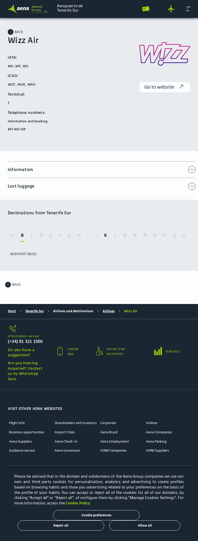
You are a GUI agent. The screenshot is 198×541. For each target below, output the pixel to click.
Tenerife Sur (34, 311)
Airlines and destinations (73, 311)
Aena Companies (159, 432)
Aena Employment (114, 441)
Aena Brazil (109, 432)
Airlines (109, 311)
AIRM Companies (113, 451)
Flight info (17, 423)
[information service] (26, 329)
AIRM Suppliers (157, 451)
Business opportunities (26, 432)
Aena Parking (156, 441)
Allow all (145, 525)
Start (12, 311)
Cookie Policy (78, 503)
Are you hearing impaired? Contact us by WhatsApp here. (25, 370)
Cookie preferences (96, 515)
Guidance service (22, 451)
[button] (188, 9)
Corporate (108, 423)
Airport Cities (65, 432)
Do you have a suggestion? (21, 352)
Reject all (60, 525)
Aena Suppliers (20, 441)
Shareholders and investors (76, 423)
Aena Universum (67, 451)
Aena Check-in (66, 441)
